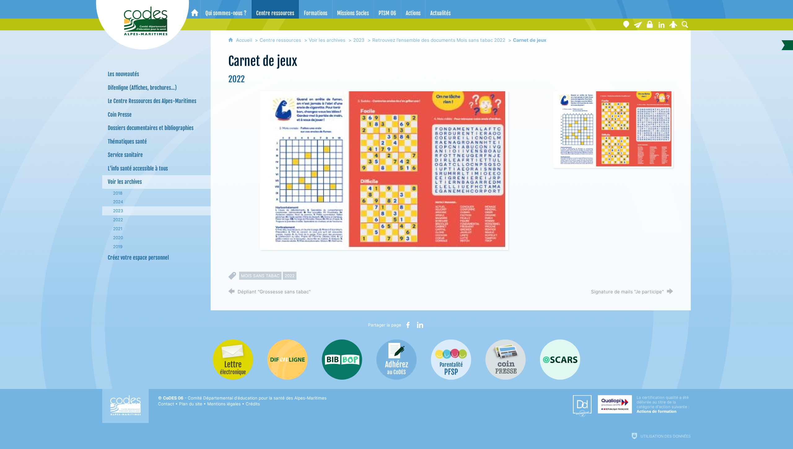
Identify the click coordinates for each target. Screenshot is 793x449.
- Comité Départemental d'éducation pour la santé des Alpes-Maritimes (244, 397)
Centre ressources (280, 40)
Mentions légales (224, 403)
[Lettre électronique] (638, 24)
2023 (359, 40)
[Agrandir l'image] (384, 170)
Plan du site (190, 403)
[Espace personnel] (673, 24)
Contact (166, 403)
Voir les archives (327, 40)
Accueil (244, 40)
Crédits (253, 403)
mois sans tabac (260, 275)
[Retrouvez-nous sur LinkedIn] (661, 24)
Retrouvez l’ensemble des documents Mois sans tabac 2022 (438, 40)
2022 (290, 275)
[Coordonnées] (626, 24)
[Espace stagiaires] (649, 24)
